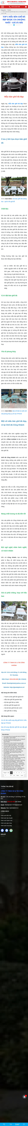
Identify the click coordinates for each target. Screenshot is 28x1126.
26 (14, 775)
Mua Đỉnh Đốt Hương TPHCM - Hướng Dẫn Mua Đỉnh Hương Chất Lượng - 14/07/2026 (14, 763)
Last (22, 775)
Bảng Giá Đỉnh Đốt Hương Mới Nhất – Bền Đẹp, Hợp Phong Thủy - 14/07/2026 (13, 766)
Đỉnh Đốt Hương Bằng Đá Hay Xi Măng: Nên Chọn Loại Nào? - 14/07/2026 (14, 755)
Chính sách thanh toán (6, 820)
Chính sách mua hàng (6, 825)
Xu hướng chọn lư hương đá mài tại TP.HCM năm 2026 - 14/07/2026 (14, 737)
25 (11, 775)
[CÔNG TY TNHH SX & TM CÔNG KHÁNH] (3, 2)
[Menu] (2, 7)
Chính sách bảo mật (6, 815)
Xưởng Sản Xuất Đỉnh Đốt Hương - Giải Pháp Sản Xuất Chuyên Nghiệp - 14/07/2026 (14, 761)
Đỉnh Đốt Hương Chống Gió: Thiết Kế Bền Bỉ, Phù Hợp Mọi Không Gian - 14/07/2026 (14, 769)
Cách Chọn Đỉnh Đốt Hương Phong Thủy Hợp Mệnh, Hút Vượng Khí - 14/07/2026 (14, 758)
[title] (4, 1124)
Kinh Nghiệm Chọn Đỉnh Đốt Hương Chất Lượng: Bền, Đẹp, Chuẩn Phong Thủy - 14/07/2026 (13, 752)
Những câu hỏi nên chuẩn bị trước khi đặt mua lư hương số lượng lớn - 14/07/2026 (13, 743)
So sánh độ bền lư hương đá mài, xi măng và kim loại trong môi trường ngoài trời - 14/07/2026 (14, 740)
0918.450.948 (15, 7)
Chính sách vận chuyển (7, 818)
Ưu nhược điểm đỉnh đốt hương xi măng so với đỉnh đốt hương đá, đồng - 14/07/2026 (14, 746)
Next (18, 775)
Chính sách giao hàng (6, 823)
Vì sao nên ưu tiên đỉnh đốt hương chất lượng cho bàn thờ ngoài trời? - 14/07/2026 (14, 749)
